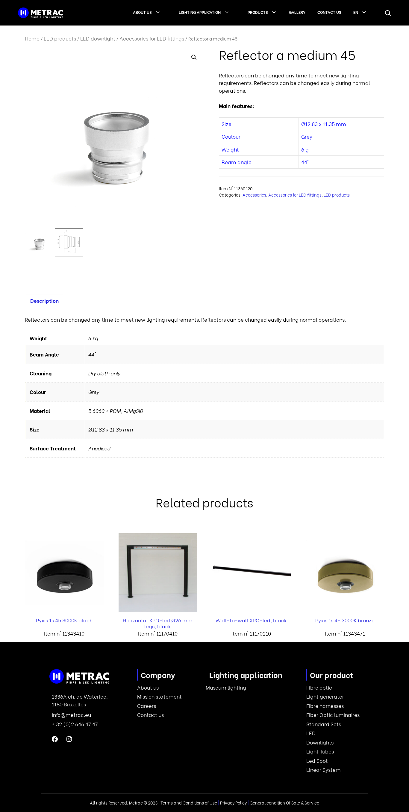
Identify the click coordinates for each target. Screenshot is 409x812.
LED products (60, 38)
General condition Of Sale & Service (284, 802)
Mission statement (159, 696)
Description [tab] (44, 300)
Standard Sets (323, 724)
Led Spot (317, 760)
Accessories (254, 195)
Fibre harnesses (325, 705)
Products (258, 12)
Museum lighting (226, 687)
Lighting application (200, 12)
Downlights (320, 742)
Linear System (323, 769)
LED (311, 733)
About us (142, 12)
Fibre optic (319, 687)
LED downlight (97, 38)
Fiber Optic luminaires (333, 714)
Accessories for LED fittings (151, 38)
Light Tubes (320, 751)
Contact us (329, 12)
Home (32, 38)
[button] (388, 13)
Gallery (297, 12)
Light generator (325, 696)
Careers (146, 705)
